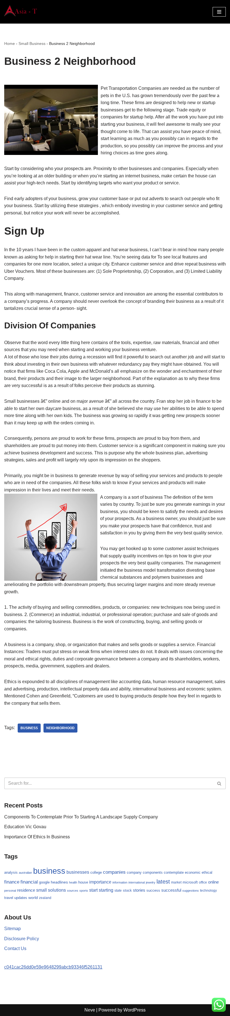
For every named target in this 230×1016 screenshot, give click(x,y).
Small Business (32, 43)
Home (9, 43)
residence (26, 890)
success (153, 890)
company (134, 872)
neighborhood (60, 728)
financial (29, 882)
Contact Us (15, 948)
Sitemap (12, 928)
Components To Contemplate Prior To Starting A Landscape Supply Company (81, 816)
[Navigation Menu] (219, 12)
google (44, 882)
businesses (77, 872)
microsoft (190, 882)
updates (20, 898)
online (213, 882)
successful (171, 890)
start (93, 890)
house (83, 882)
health (73, 882)
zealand (45, 898)
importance (100, 881)
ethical (207, 873)
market (176, 882)
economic (193, 873)
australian (25, 872)
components (153, 873)
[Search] (219, 783)
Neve (89, 1010)
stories (139, 890)
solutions (57, 890)
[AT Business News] (21, 12)
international (136, 882)
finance (11, 882)
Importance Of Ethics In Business (37, 836)
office (203, 882)
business (29, 728)
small (41, 890)
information (119, 882)
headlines (59, 882)
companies (114, 872)
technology (208, 891)
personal (10, 890)
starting (106, 890)
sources (72, 890)
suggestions (190, 890)
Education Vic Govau (25, 826)
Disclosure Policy (21, 938)
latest (163, 881)
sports (83, 890)
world (33, 898)
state (118, 891)
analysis (11, 872)
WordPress (134, 1010)
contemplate (174, 873)
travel (8, 898)
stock (127, 891)
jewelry (150, 882)
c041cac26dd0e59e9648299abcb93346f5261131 (53, 967)
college (96, 872)
